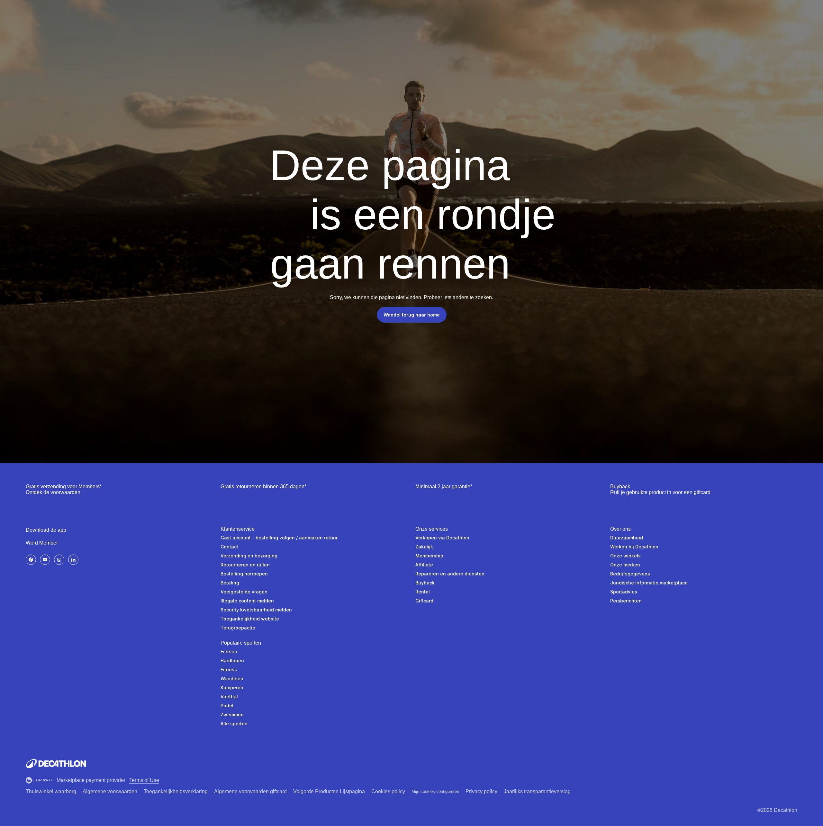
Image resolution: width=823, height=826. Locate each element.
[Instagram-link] (59, 560)
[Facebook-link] (31, 560)
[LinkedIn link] (73, 560)
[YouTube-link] (45, 560)
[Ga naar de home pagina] (56, 763)
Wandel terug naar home (412, 314)
